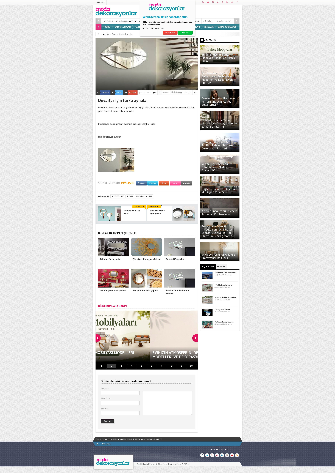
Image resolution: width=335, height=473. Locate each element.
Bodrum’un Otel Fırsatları (225, 272)
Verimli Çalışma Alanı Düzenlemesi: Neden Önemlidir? (215, 167)
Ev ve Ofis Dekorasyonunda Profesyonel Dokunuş (218, 256)
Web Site (104, 408)
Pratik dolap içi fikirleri (224, 322)
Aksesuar (209, 27)
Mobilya (106, 27)
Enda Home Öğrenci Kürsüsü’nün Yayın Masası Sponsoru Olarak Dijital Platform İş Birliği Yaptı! (217, 231)
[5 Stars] (181, 92)
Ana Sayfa (101, 2)
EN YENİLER (211, 40)
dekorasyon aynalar (144, 196)
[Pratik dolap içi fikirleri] (207, 328)
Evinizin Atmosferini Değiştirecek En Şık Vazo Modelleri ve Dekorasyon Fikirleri (217, 78)
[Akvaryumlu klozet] (207, 316)
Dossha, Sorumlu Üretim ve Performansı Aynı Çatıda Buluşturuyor (218, 101)
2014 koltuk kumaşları (223, 285)
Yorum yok (228, 275)
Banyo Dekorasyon (227, 27)
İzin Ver (185, 33)
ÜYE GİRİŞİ (208, 21)
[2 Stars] (175, 92)
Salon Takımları (123, 27)
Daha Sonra (170, 33)
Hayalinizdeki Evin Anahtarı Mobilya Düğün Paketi (219, 190)
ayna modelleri (117, 196)
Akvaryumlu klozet (222, 309)
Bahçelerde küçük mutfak (225, 297)
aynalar (130, 196)
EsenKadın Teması (166, 464)
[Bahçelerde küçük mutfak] (207, 303)
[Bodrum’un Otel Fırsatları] (207, 279)
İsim (105, 388)
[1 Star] (172, 92)
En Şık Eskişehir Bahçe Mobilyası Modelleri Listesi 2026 (219, 58)
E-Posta (106, 398)
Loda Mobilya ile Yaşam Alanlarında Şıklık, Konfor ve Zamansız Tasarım (220, 123)
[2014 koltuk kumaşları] (207, 291)
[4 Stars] (179, 92)
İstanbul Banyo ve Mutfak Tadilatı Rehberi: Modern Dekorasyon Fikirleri (218, 145)
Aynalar (106, 34)
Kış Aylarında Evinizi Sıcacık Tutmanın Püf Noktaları (219, 212)
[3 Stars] (177, 92)
